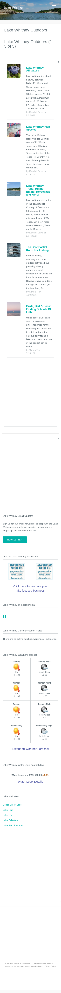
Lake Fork (8, 810)
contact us (9, 966)
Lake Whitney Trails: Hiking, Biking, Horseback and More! (38, 190)
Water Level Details (30, 781)
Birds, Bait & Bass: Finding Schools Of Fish (38, 309)
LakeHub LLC (27, 963)
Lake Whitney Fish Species (38, 128)
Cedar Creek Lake (12, 804)
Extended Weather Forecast (30, 749)
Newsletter (14, 540)
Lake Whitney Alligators (35, 69)
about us (50, 963)
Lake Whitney (14, 7)
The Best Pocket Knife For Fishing (37, 249)
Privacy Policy (50, 966)
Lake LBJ (7, 815)
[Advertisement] (30, 393)
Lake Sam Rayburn (13, 825)
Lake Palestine (10, 820)
